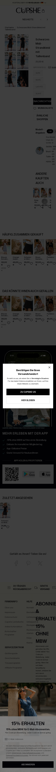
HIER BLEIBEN (28, 400)
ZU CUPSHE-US (28, 392)
